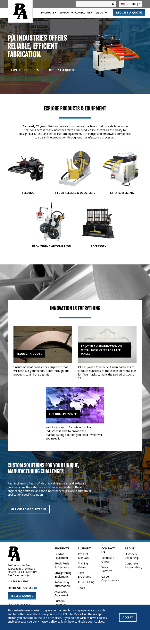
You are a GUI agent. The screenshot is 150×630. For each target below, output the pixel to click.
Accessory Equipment (61, 593)
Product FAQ (86, 582)
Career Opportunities (110, 578)
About (100, 12)
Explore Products (25, 70)
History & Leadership (132, 556)
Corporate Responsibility (133, 565)
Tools (81, 588)
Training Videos (83, 565)
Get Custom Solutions (28, 509)
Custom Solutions (60, 603)
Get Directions (17, 575)
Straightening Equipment (62, 574)
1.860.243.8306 (19, 581)
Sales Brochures (84, 574)
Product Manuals (83, 556)
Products (47, 12)
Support (65, 12)
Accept (127, 617)
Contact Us (82, 12)
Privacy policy (47, 621)
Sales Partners (106, 569)
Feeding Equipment (61, 556)
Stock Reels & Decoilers (61, 565)
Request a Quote (129, 12)
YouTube (28, 588)
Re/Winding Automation (62, 584)
